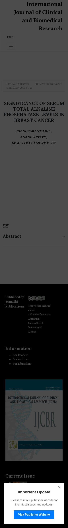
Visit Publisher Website (34, 514)
